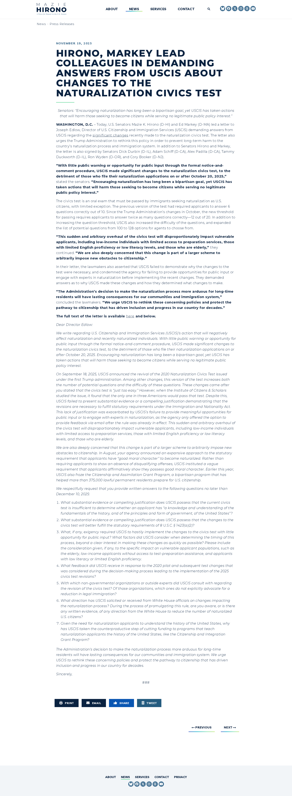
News (134, 9)
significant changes (110, 135)
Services (158, 9)
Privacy (180, 777)
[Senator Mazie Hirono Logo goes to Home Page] (54, 9)
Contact (186, 9)
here (130, 316)
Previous (203, 727)
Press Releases (62, 24)
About (112, 9)
